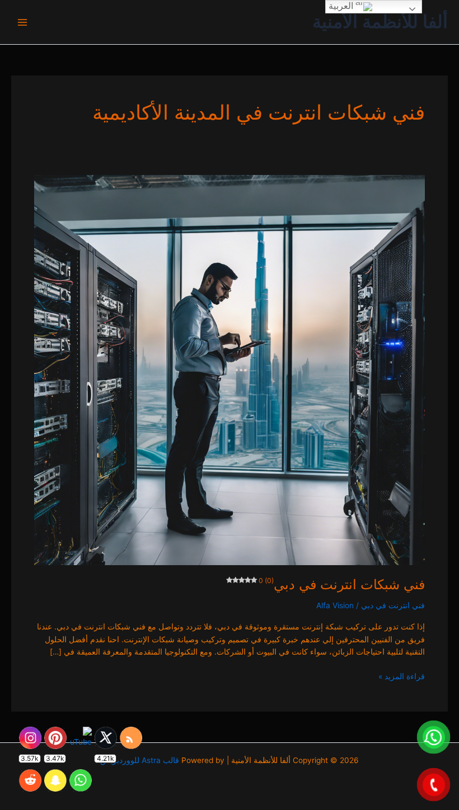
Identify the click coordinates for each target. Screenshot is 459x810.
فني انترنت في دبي (393, 605)
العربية (342, 6)
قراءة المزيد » (401, 675)
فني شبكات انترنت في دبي (342, 584)
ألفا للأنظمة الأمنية (380, 21)
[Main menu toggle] (22, 22)
